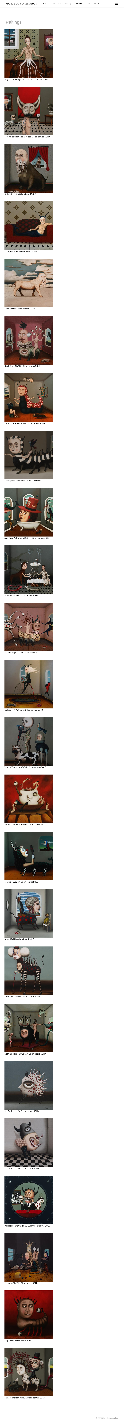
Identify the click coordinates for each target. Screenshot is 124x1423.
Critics (87, 3)
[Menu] (116, 3)
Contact (96, 3)
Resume (79, 3)
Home (45, 3)
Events (60, 3)
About (52, 3)
